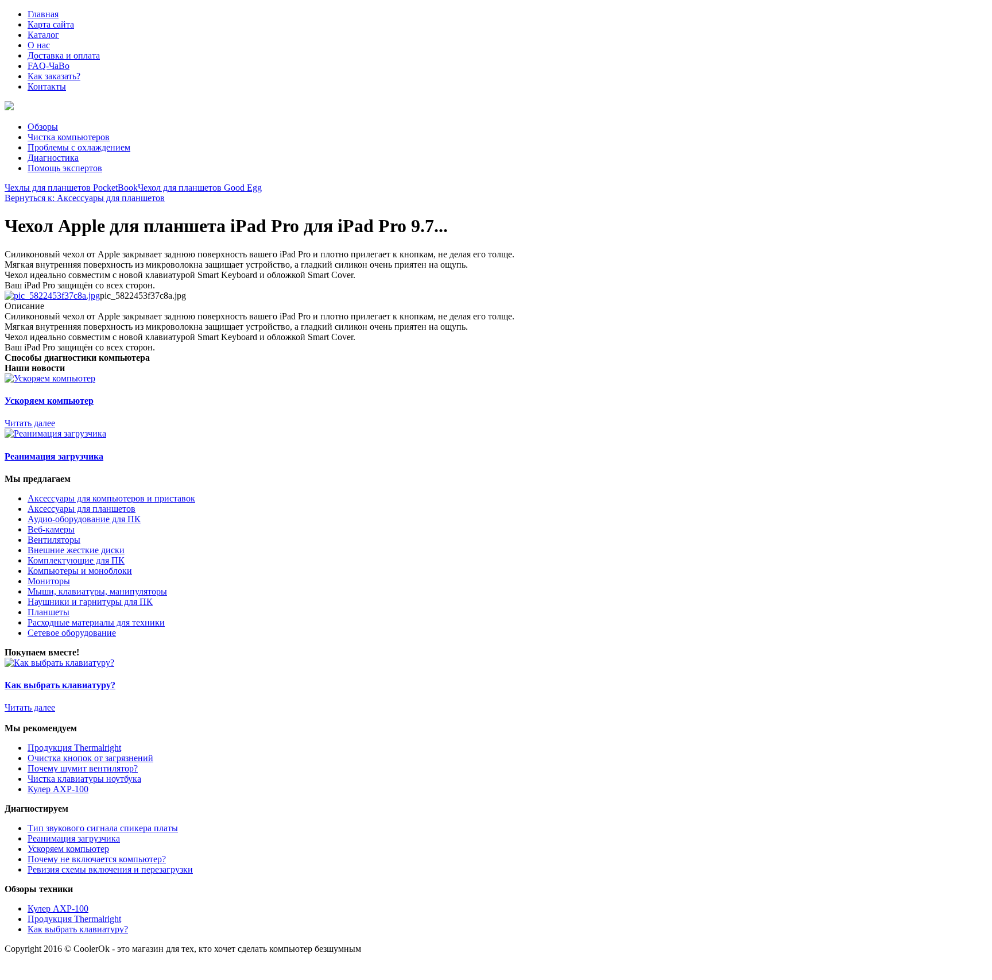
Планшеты (48, 612)
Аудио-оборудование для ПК (84, 519)
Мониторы (49, 581)
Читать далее (30, 423)
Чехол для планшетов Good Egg (200, 187)
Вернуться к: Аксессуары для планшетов (85, 198)
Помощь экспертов (65, 168)
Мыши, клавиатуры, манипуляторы (97, 591)
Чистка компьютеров (69, 137)
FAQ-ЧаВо (48, 66)
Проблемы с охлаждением (79, 147)
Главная (43, 14)
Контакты (47, 86)
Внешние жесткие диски (76, 550)
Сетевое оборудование (72, 633)
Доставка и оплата (64, 55)
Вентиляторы (54, 540)
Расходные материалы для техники (96, 622)
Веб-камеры (51, 529)
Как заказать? (54, 76)
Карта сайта (51, 24)
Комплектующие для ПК (76, 560)
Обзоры (43, 127)
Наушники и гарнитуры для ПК (90, 602)
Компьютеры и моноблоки (80, 571)
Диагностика (53, 158)
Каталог (43, 35)
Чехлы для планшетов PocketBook (71, 187)
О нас (39, 45)
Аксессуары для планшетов (81, 509)
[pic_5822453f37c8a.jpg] (52, 295)
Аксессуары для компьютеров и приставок (111, 498)
